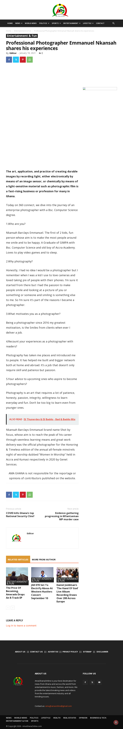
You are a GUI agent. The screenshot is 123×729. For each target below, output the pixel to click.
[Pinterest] (23, 60)
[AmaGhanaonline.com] (61, 10)
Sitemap (87, 651)
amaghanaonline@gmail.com (58, 706)
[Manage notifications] (116, 722)
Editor (13, 53)
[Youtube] (99, 682)
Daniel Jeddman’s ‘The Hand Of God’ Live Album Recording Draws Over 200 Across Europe (67, 593)
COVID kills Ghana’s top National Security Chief (20, 515)
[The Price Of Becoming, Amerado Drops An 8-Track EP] (17, 576)
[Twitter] (16, 60)
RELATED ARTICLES (18, 559)
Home (10, 23)
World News (31, 23)
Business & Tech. (98, 718)
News (17, 23)
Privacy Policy (70, 651)
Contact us (36, 651)
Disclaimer (102, 651)
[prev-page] (8, 608)
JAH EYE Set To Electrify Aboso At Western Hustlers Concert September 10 (42, 591)
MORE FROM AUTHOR (44, 559)
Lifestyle (87, 23)
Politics (43, 23)
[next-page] (13, 608)
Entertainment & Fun (22, 31)
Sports (55, 23)
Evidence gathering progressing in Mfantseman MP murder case (62, 516)
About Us (20, 651)
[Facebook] (9, 60)
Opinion (83, 718)
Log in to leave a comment (21, 625)
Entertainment (70, 23)
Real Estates (69, 718)
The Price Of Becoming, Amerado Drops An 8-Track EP (15, 592)
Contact (100, 23)
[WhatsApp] (30, 60)
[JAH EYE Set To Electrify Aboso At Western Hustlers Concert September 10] (42, 574)
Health (56, 718)
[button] (113, 23)
